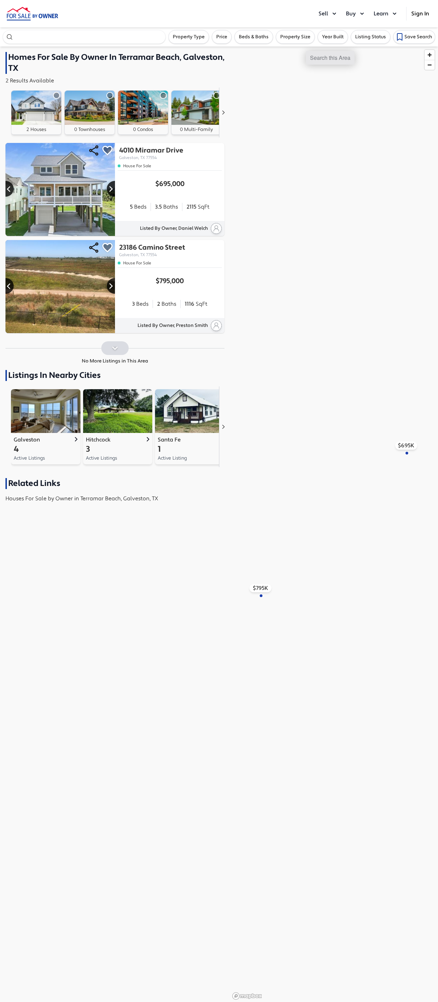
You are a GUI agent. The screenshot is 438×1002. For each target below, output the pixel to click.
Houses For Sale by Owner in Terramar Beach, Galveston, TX (81, 498)
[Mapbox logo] (247, 996)
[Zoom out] (430, 65)
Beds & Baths (254, 37)
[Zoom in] (430, 55)
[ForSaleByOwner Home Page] (32, 14)
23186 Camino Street (152, 250)
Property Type (189, 37)
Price (221, 37)
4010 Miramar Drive (151, 153)
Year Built (333, 37)
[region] (334, 524)
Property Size (295, 37)
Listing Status (370, 37)
